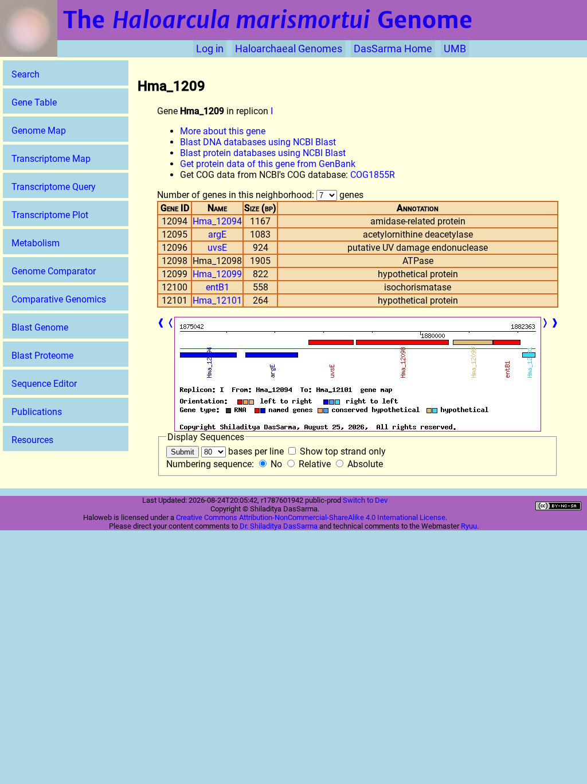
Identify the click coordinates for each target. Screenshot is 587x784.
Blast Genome (39, 327)
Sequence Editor (44, 383)
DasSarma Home (393, 49)
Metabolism (35, 243)
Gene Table (34, 102)
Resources (32, 439)
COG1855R (372, 174)
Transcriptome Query (53, 186)
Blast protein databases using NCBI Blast (263, 153)
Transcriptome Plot (49, 214)
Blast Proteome (42, 355)
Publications (36, 411)
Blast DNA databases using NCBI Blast (258, 142)
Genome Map (38, 130)
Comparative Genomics (58, 299)
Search (25, 74)
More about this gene (222, 131)
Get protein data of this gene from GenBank (267, 163)
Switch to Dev (365, 500)
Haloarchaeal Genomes (288, 49)
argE (217, 234)
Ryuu (469, 526)
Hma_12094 (217, 221)
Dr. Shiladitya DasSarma (279, 526)
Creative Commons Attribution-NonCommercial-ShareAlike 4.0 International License (310, 517)
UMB (455, 49)
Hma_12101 (217, 300)
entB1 (217, 287)
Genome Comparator (53, 271)
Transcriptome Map (51, 158)
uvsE (217, 247)
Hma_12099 (217, 274)
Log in (210, 49)
